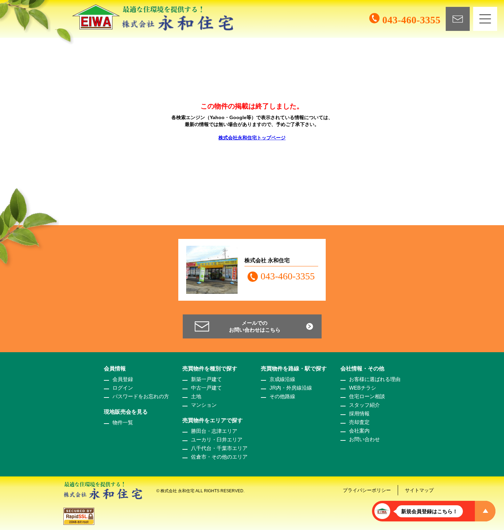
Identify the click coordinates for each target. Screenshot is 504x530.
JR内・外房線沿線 (290, 388)
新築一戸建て (206, 379)
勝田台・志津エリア (214, 431)
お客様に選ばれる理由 (374, 379)
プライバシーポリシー (367, 490)
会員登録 (122, 379)
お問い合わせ (364, 439)
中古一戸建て (206, 388)
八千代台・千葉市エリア (219, 448)
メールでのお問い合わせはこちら (254, 326)
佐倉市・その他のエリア (219, 457)
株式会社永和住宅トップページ (252, 137)
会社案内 (359, 431)
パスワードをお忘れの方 (140, 396)
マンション (204, 405)
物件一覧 (122, 422)
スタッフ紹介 (364, 405)
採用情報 (359, 413)
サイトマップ (419, 490)
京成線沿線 (282, 379)
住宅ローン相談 (367, 396)
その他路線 (282, 396)
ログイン (122, 388)
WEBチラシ (362, 388)
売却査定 (359, 422)
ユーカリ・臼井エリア (216, 439)
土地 (196, 396)
